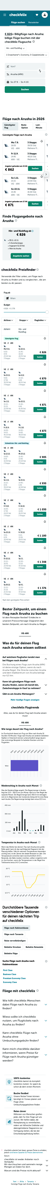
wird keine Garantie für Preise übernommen (26, 1153)
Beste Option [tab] (24, 126)
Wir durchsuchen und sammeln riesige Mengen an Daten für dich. (23, 1165)
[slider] (47, 312)
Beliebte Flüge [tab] (11, 953)
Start (14, 1182)
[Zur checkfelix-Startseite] (18, 14)
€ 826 (8, 34)
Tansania (30, 1182)
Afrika (22, 1182)
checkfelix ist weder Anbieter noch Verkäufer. (21, 1160)
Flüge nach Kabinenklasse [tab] (16, 928)
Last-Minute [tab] (39, 126)
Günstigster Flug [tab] (9, 126)
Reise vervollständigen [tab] (15, 941)
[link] (21, 256)
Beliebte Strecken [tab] (12, 947)
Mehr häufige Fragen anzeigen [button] (25, 700)
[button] (5, 15)
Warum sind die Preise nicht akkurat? (22, 1170)
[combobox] (27, 298)
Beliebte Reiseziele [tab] (34, 947)
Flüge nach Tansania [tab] (13, 934)
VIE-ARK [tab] (25, 633)
